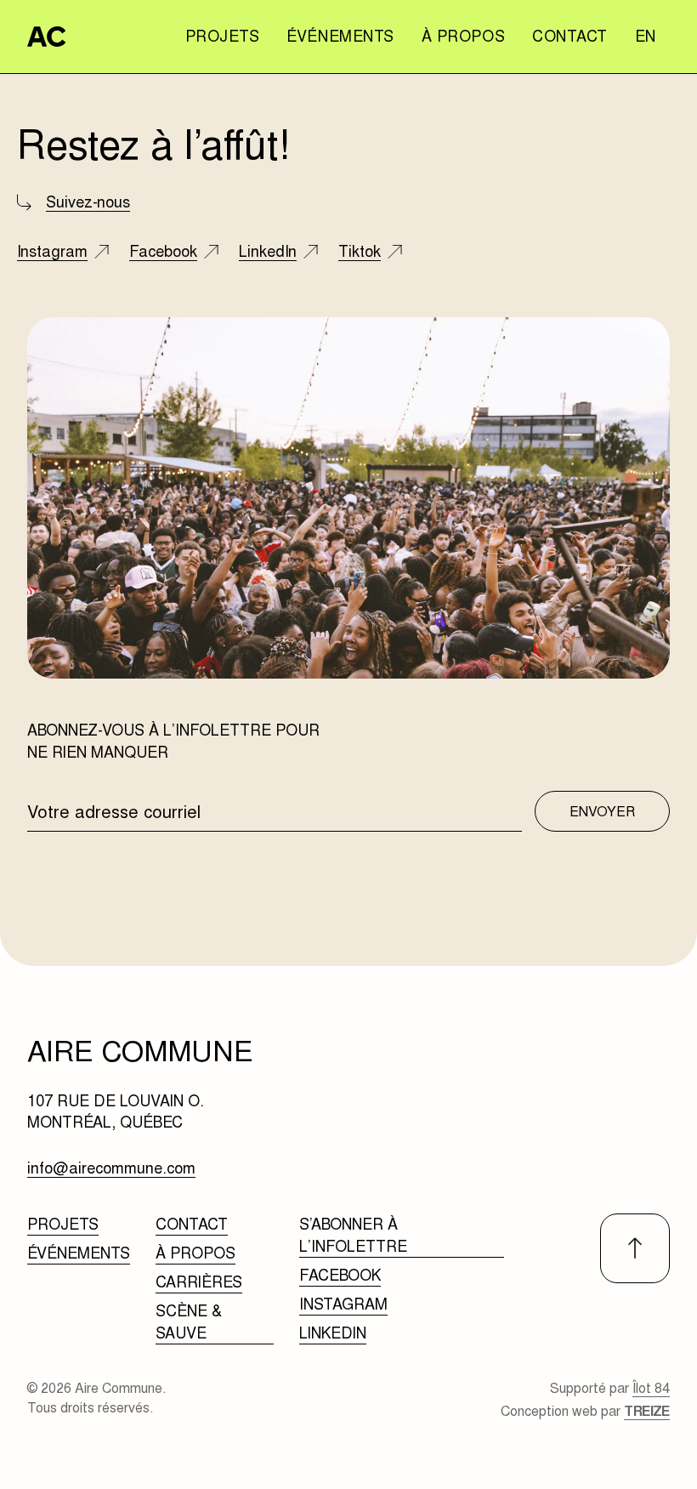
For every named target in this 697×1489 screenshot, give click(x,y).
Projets (222, 36)
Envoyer (602, 812)
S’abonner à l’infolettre (353, 1235)
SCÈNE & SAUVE (189, 1322)
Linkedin (332, 1333)
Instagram (343, 1304)
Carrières (199, 1282)
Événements (340, 36)
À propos (463, 36)
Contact (570, 36)
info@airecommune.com (111, 1168)
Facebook (340, 1275)
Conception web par (585, 1411)
